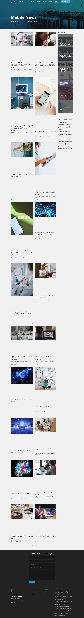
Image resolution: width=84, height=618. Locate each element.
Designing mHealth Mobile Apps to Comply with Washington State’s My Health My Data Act (22, 252)
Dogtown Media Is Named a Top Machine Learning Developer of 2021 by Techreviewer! (65, 70)
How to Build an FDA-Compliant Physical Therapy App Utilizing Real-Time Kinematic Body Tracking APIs (22, 174)
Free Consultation (65, 1)
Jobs (45, 598)
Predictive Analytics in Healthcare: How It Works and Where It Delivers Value (45, 233)
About (45, 591)
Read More (13, 74)
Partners (46, 593)
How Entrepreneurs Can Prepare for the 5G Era (21, 400)
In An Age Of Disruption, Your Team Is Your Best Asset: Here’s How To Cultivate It (22, 535)
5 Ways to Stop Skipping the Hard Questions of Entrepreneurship (43, 407)
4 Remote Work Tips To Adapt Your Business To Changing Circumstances (44, 491)
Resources (56, 1)
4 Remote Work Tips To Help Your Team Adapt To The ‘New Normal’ (45, 357)
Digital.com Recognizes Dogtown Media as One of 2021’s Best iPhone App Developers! (65, 83)
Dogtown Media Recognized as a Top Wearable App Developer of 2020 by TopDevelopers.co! (65, 96)
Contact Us (46, 596)
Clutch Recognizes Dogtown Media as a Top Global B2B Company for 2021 (65, 44)
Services (32, 1)
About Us (50, 1)
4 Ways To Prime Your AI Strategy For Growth (44, 448)
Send (32, 582)
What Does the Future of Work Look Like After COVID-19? (21, 357)
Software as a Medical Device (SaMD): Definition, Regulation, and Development (45, 191)
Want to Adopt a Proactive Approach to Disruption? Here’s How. (21, 494)
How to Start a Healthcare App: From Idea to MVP (45, 132)
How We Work (39, 1)
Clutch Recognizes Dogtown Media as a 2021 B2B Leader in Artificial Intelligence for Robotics (65, 57)
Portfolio (45, 1)
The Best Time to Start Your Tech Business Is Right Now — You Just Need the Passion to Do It (45, 536)
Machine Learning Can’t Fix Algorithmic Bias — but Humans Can (21, 451)
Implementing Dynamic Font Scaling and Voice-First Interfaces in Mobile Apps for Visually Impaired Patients (45, 295)
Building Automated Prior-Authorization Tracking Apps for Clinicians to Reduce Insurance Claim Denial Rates (21, 313)
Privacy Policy (13, 602)
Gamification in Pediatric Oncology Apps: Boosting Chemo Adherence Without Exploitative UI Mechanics (21, 64)
